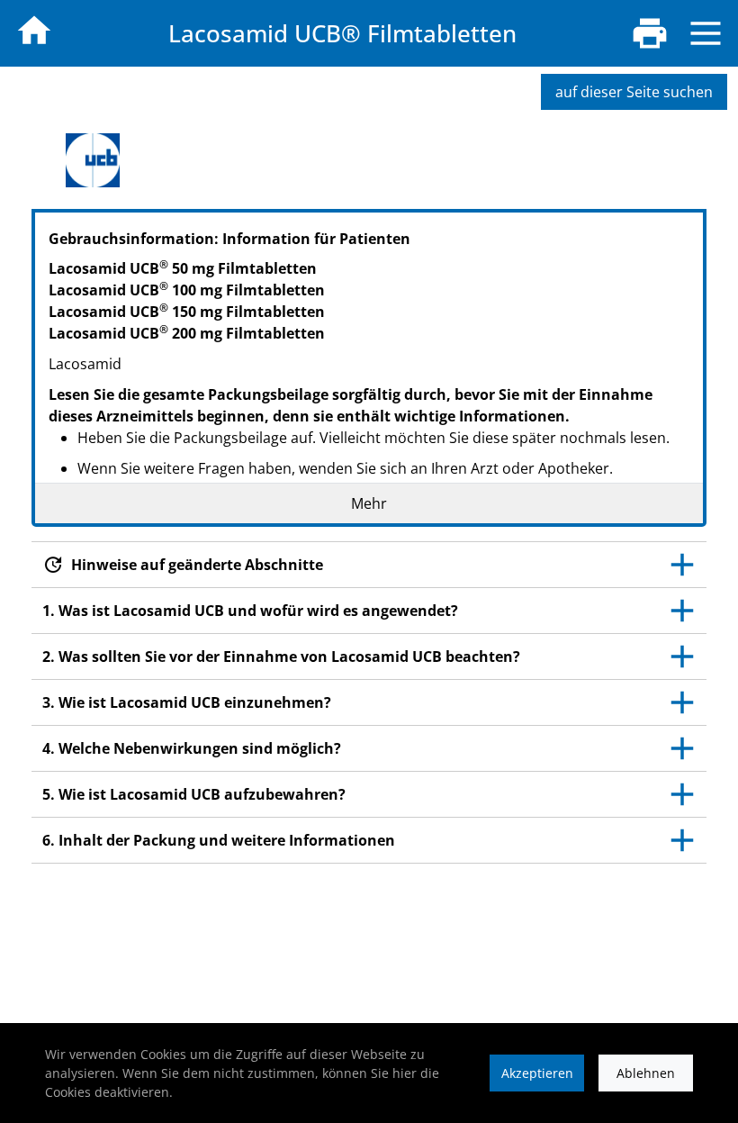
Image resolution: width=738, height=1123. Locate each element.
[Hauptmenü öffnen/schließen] (705, 33)
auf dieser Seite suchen (634, 92)
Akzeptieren (537, 1073)
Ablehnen (645, 1073)
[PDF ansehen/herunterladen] (650, 33)
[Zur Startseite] (34, 30)
